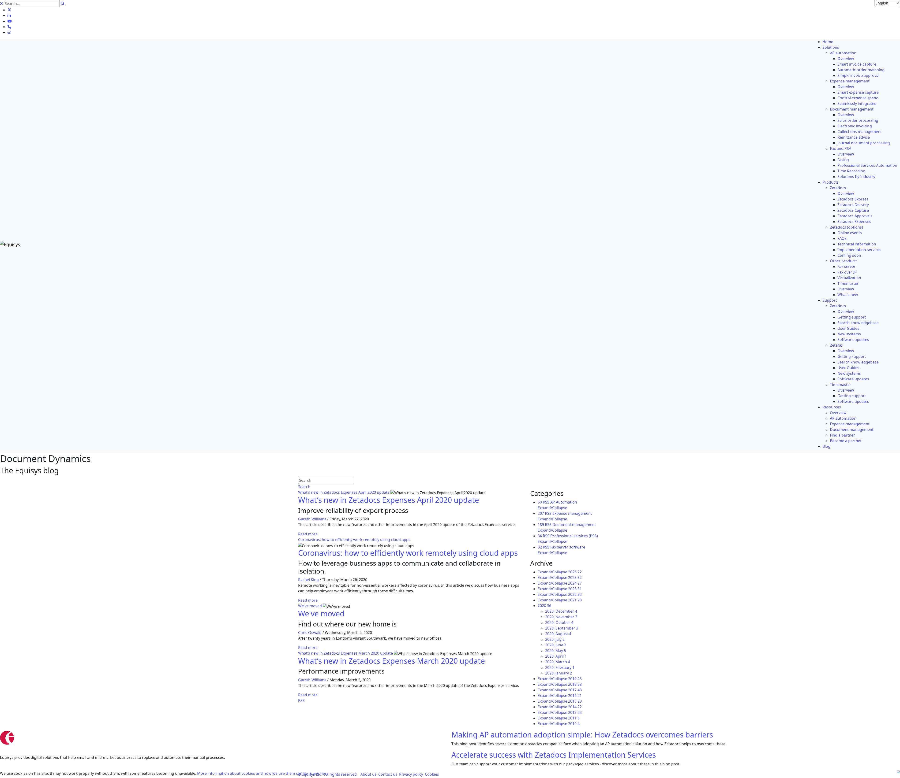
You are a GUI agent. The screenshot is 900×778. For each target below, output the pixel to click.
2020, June (555, 645)
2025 (575, 577)
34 (540, 535)
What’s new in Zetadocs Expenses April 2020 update (344, 492)
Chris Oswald (310, 632)
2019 (575, 678)
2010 (574, 723)
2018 (575, 684)
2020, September (561, 628)
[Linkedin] (9, 15)
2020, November (561, 616)
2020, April (556, 656)
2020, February (559, 667)
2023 (575, 588)
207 (541, 513)
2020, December (561, 611)
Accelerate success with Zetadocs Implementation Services (553, 755)
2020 (544, 605)
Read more (308, 534)
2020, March (557, 661)
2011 (574, 718)
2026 (575, 571)
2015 (575, 701)
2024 (575, 583)
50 (540, 502)
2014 (575, 706)
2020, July (555, 639)
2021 (575, 600)
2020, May (555, 650)
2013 (575, 712)
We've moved (310, 605)
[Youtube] (10, 21)
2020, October (559, 622)
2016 (575, 695)
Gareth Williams (312, 519)
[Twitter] (9, 9)
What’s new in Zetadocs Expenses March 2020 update (345, 653)
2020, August (558, 633)
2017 (575, 690)
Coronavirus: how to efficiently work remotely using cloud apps (354, 539)
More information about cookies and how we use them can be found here (263, 773)
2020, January (558, 673)
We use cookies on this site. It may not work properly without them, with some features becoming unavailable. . (165, 773)
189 (541, 524)
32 (540, 547)
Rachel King (308, 579)
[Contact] (9, 26)
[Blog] (9, 32)
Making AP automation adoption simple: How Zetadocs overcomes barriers (582, 735)
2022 (575, 594)
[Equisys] (10, 244)
